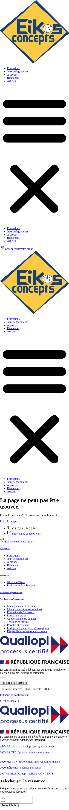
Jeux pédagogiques (17, 71)
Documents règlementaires (11, 593)
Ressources (4, 575)
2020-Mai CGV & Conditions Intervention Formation (30, 761)
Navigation (5, 549)
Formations (13, 68)
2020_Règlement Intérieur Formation (20, 767)
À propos (12, 74)
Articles (11, 80)
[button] (34, 154)
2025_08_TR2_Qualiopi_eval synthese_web (25, 752)
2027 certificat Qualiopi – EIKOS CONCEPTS (26, 773)
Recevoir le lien (9, 805)
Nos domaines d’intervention (12, 599)
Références (13, 77)
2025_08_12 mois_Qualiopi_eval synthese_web (27, 746)
